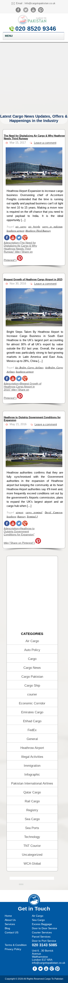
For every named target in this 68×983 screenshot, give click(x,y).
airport (19, 512)
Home (8, 915)
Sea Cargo (38, 919)
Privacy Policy (13, 949)
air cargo (20, 226)
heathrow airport (15, 230)
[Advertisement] (34, 77)
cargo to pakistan (52, 226)
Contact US (11, 932)
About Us (10, 919)
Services (10, 924)
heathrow (11, 516)
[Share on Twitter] (19, 239)
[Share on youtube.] (13, 239)
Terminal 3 (32, 516)
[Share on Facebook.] (7, 239)
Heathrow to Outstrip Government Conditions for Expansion (32, 419)
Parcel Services (41, 936)
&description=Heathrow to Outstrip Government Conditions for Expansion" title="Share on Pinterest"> (19, 535)
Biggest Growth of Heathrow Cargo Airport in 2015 (33, 279)
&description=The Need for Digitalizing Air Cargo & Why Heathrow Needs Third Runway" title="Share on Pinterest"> (20, 251)
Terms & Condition (16, 944)
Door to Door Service (44, 928)
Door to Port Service (44, 940)
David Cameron (53, 512)
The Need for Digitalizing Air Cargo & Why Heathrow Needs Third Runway (34, 137)
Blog (7, 928)
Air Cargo (37, 915)
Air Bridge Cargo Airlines (29, 367)
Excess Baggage (42, 924)
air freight (34, 226)
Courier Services (42, 932)
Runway (21, 516)
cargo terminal (34, 512)
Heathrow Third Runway (38, 230)
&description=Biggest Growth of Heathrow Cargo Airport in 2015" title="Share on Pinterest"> (22, 390)
